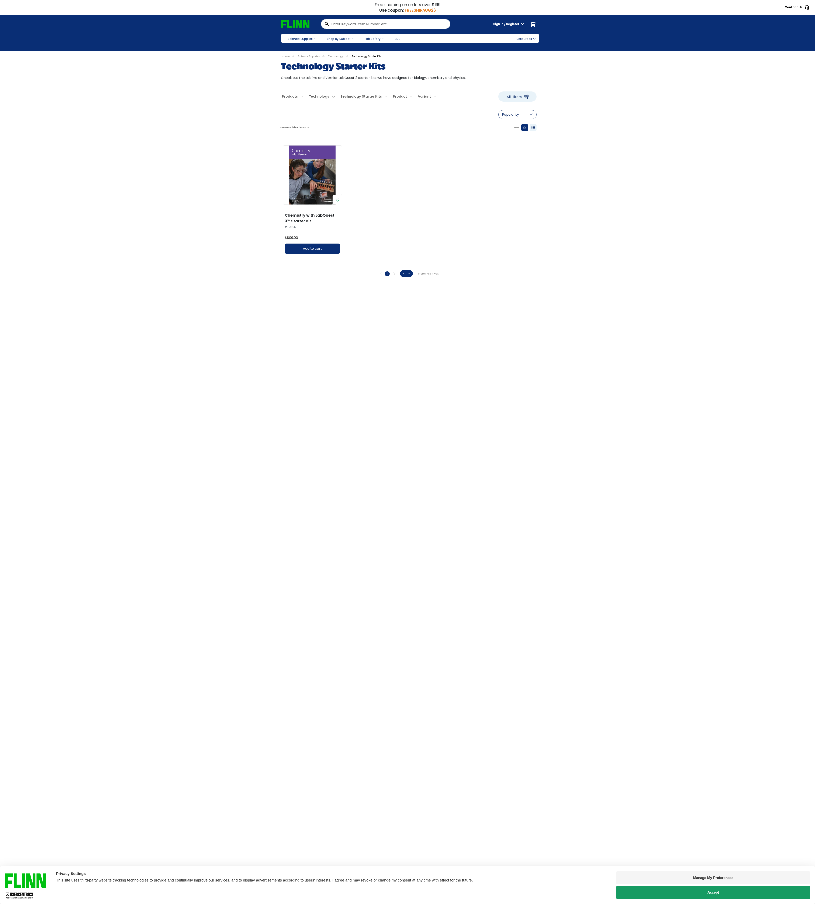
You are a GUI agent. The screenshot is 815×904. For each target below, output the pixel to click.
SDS (397, 39)
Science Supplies (300, 39)
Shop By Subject (339, 39)
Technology (336, 56)
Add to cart (312, 248)
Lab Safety (373, 39)
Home (285, 56)
